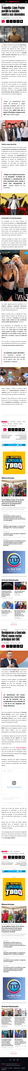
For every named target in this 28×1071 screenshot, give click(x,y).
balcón (24, 421)
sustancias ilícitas (13, 425)
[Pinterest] (14, 21)
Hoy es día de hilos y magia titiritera (20, 592)
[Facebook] (7, 21)
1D (8, 421)
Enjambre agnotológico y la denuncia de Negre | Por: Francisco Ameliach (14, 527)
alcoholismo (13, 421)
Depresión (9, 423)
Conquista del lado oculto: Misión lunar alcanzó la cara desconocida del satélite (6, 594)
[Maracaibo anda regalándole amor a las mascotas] (7, 605)
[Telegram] (21, 21)
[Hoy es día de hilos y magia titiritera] (21, 586)
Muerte (20, 423)
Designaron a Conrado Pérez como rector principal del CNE (6, 436)
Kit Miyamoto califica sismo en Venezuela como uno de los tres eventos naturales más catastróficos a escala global (14, 518)
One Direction (5, 425)
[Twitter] (11, 21)
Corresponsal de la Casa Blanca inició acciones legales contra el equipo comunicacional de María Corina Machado (14, 543)
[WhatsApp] (18, 21)
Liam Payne (15, 423)
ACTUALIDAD (6, 514)
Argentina (19, 421)
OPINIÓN (5, 524)
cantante (4, 423)
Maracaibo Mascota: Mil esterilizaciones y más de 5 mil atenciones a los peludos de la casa (20, 613)
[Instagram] (14, 1059)
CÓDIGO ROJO (6, 532)
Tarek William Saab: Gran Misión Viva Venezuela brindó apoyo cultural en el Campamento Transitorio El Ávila (12, 502)
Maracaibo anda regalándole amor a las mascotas (6, 612)
